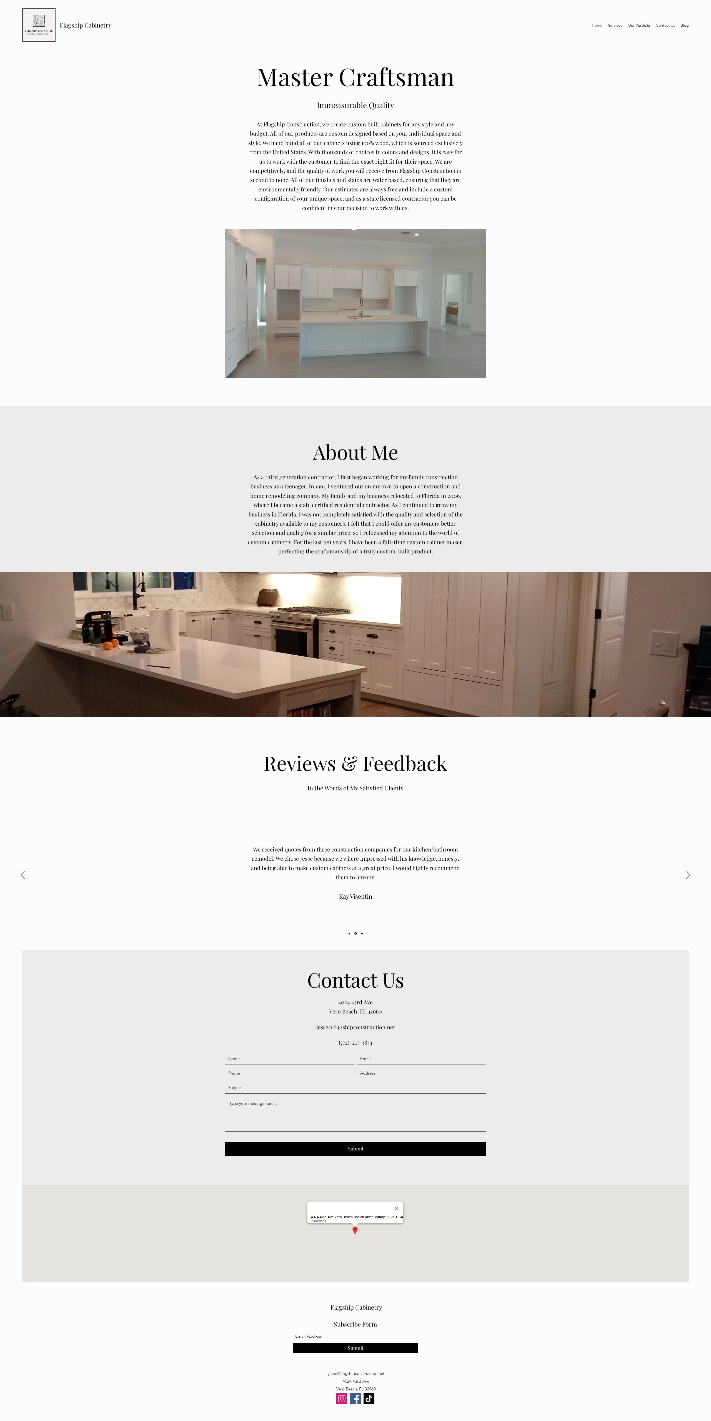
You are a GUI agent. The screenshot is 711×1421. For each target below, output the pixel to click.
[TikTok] (369, 1398)
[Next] (688, 875)
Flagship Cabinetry (85, 25)
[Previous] (23, 875)
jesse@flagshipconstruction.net (355, 1027)
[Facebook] (355, 1398)
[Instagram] (341, 1398)
